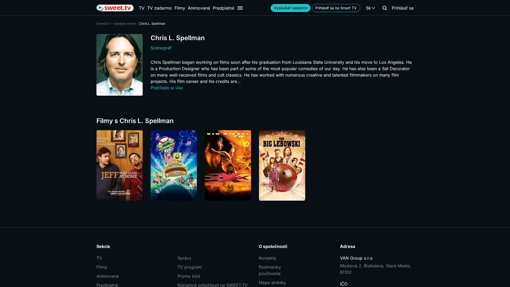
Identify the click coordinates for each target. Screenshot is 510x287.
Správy (184, 258)
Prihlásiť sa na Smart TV (336, 8)
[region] (255, 165)
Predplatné (223, 8)
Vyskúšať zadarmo (290, 8)
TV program (189, 267)
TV (141, 8)
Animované (199, 8)
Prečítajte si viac (167, 87)
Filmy (180, 8)
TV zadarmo (159, 8)
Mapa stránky (272, 282)
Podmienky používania (270, 270)
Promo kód (188, 276)
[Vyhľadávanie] (384, 8)
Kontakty (267, 258)
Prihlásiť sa (403, 8)
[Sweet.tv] (115, 8)
